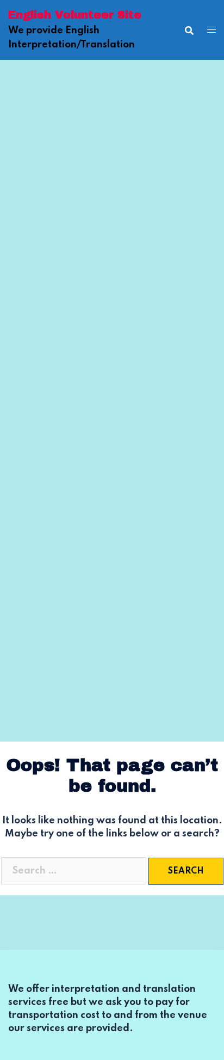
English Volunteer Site (74, 15)
